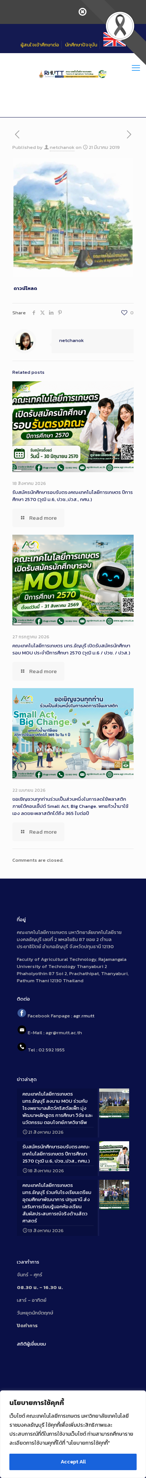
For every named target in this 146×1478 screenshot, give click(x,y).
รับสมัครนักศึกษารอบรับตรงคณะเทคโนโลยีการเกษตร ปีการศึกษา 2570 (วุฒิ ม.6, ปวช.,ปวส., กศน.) (72, 496)
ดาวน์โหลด (25, 288)
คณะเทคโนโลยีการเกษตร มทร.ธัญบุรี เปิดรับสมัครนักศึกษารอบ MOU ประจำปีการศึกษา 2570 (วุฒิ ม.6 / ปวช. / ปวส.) (71, 649)
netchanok (62, 147)
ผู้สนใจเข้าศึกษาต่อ (40, 44)
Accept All (73, 1462)
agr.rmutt (83, 1015)
